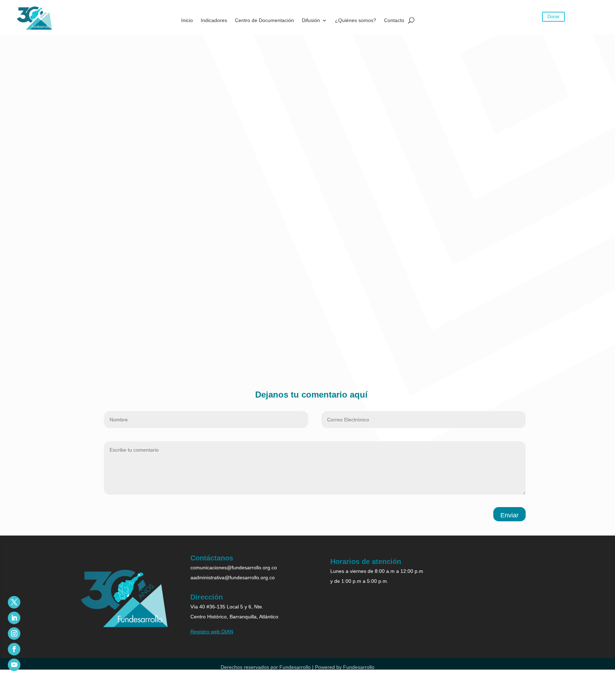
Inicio (187, 20)
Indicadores (214, 20)
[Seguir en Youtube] (14, 665)
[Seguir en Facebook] (14, 649)
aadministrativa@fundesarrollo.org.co (232, 577)
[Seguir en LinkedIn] (14, 618)
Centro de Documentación (264, 20)
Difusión (311, 20)
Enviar (509, 515)
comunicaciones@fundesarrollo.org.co (233, 567)
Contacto (394, 20)
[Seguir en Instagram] (14, 633)
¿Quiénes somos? (355, 20)
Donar (553, 16)
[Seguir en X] (14, 602)
